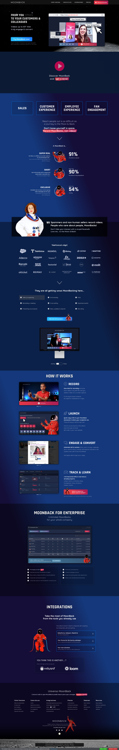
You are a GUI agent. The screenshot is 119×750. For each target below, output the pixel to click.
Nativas (48, 707)
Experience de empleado (36, 707)
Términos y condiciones (58, 744)
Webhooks (98, 709)
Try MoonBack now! (21, 39)
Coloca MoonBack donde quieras (53, 709)
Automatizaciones (50, 711)
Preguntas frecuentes (18, 711)
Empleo (85, 705)
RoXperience (59, 745)
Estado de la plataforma (101, 705)
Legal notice (66, 744)
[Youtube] (59, 730)
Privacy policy (54, 749)
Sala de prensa (87, 707)
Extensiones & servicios (72, 709)
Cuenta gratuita (71, 703)
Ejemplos (32, 711)
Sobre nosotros (87, 703)
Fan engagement (34, 709)
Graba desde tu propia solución (52, 705)
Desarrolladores (99, 703)
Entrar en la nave (102, 2)
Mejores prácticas (17, 709)
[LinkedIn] (56, 730)
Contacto (85, 709)
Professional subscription (73, 705)
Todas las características (19, 703)
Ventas (32, 703)
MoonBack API (99, 707)
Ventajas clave (17, 705)
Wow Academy (17, 707)
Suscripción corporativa (72, 707)
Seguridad (72, 744)
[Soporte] (62, 730)
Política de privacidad (49, 744)
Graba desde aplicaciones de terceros (54, 703)
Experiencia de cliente (35, 705)
